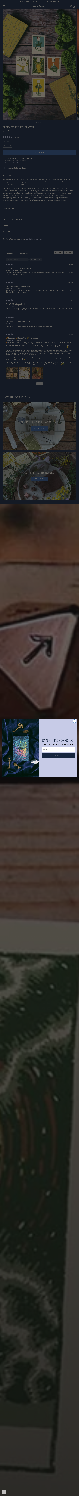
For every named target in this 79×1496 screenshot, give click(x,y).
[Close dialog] (74, 721)
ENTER (58, 756)
